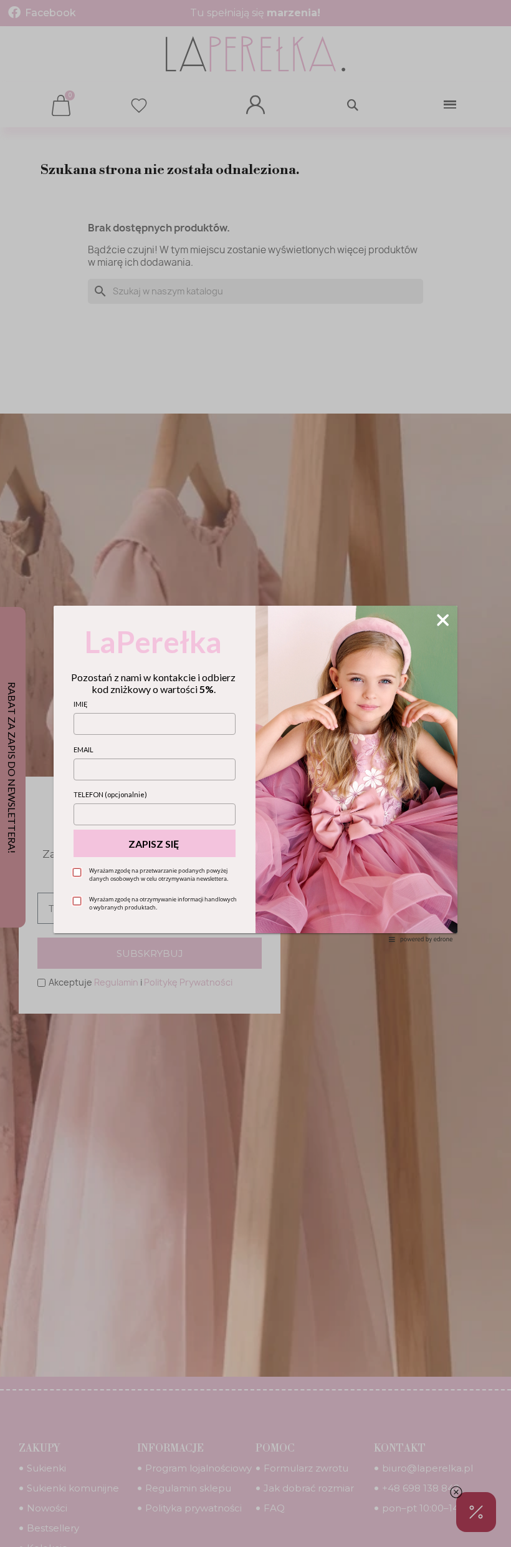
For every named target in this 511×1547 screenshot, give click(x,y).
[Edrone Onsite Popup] (255, 773)
